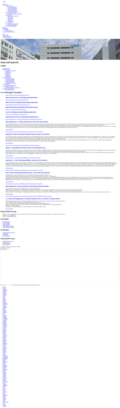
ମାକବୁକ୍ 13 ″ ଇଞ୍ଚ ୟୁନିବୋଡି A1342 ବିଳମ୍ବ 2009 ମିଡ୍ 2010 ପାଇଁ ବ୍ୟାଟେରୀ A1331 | (26, 147)
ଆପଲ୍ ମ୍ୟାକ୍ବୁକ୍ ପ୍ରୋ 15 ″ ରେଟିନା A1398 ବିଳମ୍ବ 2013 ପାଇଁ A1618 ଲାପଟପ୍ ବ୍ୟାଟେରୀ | (27, 121)
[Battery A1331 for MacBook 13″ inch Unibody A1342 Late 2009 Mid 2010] (23, 145)
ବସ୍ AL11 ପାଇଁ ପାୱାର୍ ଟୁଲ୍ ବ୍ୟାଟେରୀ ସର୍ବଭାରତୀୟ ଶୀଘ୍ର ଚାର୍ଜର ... (21, 112)
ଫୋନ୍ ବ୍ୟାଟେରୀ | (9, 22)
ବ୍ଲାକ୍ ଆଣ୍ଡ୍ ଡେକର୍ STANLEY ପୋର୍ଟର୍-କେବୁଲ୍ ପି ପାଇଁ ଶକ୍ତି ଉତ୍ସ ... (22, 117)
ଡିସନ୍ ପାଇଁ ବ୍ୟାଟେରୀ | (12, 26)
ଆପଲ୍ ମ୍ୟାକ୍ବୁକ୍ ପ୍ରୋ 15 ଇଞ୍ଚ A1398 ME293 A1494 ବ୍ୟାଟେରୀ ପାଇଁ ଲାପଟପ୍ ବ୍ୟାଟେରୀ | (27, 186)
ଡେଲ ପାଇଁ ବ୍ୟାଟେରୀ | (12, 10)
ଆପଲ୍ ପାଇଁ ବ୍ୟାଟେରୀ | (12, 8)
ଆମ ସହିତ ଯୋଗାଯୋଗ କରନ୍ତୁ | (9, 31)
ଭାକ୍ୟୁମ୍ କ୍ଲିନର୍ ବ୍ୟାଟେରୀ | (11, 25)
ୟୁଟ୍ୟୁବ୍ (8, 242)
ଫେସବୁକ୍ (9, 243)
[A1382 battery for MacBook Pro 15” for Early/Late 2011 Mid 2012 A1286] (24, 131)
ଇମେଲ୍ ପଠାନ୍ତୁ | (3, 249)
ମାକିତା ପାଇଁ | (10, 20)
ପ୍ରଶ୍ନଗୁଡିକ (5, 28)
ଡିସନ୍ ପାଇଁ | (10, 19)
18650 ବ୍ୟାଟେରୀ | (6, 68)
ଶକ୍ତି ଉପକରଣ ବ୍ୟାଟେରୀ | (11, 12)
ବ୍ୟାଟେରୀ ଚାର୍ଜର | (9, 14)
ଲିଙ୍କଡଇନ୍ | (11, 241)
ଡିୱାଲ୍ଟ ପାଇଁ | (11, 18)
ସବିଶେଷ (11, 129)
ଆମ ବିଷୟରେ (5, 29)
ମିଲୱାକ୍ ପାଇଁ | (11, 21)
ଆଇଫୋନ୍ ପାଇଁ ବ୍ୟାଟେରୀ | (13, 23)
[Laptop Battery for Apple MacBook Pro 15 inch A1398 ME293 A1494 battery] (24, 183)
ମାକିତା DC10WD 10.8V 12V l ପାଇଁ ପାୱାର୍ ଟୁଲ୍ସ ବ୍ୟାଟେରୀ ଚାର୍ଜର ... (22, 97)
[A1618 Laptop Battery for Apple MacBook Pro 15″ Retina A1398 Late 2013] (24, 119)
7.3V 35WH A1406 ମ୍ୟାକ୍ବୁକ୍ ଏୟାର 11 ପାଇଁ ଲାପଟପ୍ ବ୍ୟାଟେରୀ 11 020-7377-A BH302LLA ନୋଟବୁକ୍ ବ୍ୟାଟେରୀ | (33, 198)
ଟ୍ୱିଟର (8, 244)
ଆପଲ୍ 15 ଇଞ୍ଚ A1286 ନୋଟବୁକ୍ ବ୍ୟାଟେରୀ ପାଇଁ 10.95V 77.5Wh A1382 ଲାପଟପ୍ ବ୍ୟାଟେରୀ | (28, 172)
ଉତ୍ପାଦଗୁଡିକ (5, 4)
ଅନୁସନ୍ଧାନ (8, 129)
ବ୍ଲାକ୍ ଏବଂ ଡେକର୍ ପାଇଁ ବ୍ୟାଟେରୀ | (15, 13)
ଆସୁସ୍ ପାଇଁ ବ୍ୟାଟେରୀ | (12, 9)
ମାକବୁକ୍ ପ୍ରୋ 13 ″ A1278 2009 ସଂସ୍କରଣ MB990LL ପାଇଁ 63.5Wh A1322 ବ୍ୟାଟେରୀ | (26, 160)
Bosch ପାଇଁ (10, 17)
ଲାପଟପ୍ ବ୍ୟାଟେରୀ (9, 5)
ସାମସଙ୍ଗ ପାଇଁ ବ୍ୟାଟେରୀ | (13, 11)
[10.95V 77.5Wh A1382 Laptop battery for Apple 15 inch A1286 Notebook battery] (24, 170)
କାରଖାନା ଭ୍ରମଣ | (9, 30)
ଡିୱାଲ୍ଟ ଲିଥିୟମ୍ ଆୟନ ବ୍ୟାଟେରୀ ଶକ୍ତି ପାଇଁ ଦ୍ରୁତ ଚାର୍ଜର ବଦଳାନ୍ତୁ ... (22, 107)
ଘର (3, 3)
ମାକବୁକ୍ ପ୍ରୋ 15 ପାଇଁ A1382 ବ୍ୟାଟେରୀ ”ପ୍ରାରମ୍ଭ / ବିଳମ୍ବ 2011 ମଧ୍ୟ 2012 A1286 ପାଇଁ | (28, 134)
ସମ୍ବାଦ (4, 27)
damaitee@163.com (12, 216)
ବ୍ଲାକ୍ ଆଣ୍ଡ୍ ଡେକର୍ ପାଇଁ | (13, 16)
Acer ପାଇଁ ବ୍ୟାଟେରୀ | (12, 7)
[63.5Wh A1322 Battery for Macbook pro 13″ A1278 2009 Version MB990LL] (23, 157)
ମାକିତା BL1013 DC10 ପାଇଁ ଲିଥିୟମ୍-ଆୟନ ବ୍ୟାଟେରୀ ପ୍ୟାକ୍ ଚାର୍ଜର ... (22, 102)
